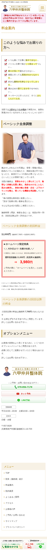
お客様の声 (10, 509)
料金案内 (9, 485)
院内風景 (9, 491)
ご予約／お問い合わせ (15, 515)
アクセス (9, 503)
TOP (8, 473)
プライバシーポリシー (15, 527)
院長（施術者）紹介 (14, 479)
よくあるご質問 (12, 497)
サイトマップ (11, 521)
